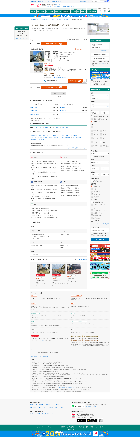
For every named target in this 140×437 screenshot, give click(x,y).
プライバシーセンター (53, 427)
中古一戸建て (66, 11)
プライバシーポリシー (40, 427)
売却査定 (83, 11)
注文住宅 (73, 11)
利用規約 (62, 427)
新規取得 (57, 4)
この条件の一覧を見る (82, 259)
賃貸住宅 (33, 11)
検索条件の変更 (95, 89)
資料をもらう (75, 81)
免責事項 (81, 427)
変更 (107, 95)
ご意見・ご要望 (89, 427)
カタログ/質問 (91, 11)
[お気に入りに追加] (85, 81)
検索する (101, 239)
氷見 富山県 (104, 1)
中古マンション (50, 11)
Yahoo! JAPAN (82, 1)
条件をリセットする (105, 50)
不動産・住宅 (33, 405)
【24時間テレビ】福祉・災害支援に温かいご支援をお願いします (46, 1)
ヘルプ (89, 1)
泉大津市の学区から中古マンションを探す (77, 148)
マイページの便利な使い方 (22, 38)
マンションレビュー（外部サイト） (67, 387)
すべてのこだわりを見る (103, 224)
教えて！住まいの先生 (48, 414)
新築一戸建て (58, 11)
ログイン (49, 6)
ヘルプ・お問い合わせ (99, 427)
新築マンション (41, 11)
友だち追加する (79, 406)
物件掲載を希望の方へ (72, 427)
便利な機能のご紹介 (91, 407)
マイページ (101, 63)
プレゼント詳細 (41, 340)
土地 (78, 11)
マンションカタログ (35, 414)
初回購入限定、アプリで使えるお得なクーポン (64, 6)
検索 (108, 1)
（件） (34, 107)
